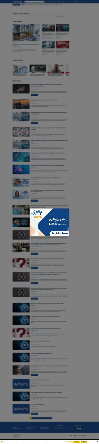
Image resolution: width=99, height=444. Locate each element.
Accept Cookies (83, 441)
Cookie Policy (44, 442)
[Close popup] (68, 210)
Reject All (76, 441)
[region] (49, 441)
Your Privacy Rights (68, 441)
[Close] (97, 441)
